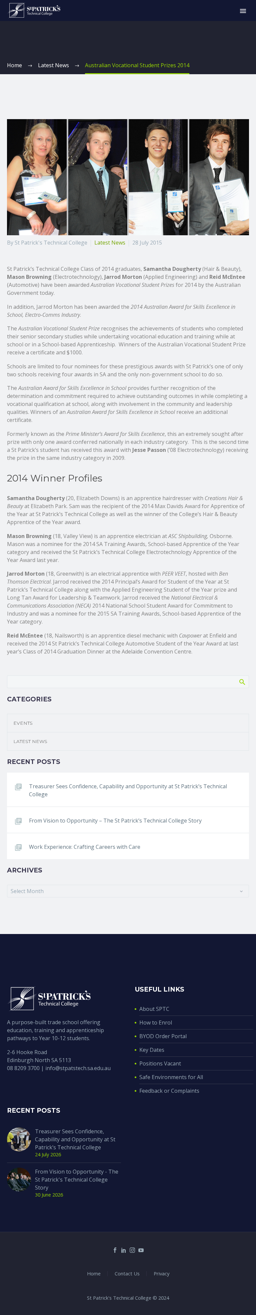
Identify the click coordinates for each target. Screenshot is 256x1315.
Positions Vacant (160, 1063)
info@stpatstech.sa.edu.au (78, 1068)
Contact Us (127, 1273)
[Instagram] (132, 1250)
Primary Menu (243, 11)
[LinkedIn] (123, 1250)
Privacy (161, 1273)
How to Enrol (155, 1022)
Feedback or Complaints (169, 1090)
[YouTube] (141, 1250)
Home (94, 1273)
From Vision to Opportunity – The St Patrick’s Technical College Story (115, 820)
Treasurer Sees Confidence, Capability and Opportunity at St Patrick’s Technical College (128, 790)
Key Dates (151, 1049)
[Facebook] (115, 1250)
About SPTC (154, 1009)
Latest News (109, 242)
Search (242, 681)
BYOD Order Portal (163, 1036)
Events (23, 723)
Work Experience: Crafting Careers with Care (84, 846)
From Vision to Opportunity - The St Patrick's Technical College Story (76, 1179)
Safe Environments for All (171, 1077)
